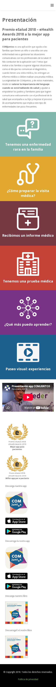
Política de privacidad (28, 679)
